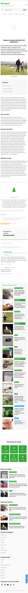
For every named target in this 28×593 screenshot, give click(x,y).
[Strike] (6, 247)
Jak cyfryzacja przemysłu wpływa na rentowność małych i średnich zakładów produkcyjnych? (18, 495)
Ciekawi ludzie (4, 550)
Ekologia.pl (5, 14)
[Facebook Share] (17, 231)
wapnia (23, 135)
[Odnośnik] (14, 247)
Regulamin (3, 570)
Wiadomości (11, 14)
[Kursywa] (3, 247)
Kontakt (2, 559)
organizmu (20, 123)
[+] (17, 247)
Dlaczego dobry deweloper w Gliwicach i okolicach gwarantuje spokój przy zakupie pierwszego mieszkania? (18, 485)
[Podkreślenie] (5, 247)
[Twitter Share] (20, 231)
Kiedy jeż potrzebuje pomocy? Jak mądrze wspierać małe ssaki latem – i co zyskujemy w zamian (19, 399)
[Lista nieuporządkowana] (9, 247)
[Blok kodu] (13, 247)
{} (15, 247)
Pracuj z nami (4, 567)
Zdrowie (2, 542)
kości (18, 136)
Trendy (2, 547)
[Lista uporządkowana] (8, 247)
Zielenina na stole (8, 91)
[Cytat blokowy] (11, 247)
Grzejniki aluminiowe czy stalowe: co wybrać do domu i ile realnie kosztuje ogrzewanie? (19, 375)
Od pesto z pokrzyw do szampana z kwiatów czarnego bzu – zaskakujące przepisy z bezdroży (19, 411)
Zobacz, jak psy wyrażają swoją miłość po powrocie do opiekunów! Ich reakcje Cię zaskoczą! (19, 305)
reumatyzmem (12, 170)
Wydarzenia (3, 552)
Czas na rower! (7, 86)
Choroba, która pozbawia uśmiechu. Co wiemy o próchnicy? (19, 422)
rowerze (10, 120)
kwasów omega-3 (15, 172)
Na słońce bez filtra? (8, 88)
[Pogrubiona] (2, 247)
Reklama (2, 572)
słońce (2, 146)
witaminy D (3, 133)
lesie (25, 103)
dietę (11, 167)
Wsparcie (3, 577)
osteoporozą (7, 110)
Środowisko (3, 545)
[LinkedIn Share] (17, 235)
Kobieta (2, 540)
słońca (21, 147)
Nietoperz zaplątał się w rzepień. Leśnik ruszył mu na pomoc (19, 339)
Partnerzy (3, 575)
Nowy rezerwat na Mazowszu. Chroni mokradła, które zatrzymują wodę (18, 351)
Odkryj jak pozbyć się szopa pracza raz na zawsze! (19, 386)
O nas (2, 562)
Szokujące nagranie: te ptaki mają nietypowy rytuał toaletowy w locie (19, 328)
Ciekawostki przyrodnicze (20, 14)
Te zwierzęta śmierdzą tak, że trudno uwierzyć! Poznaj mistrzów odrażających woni (19, 316)
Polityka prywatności (5, 565)
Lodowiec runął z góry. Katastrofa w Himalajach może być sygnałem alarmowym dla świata (19, 364)
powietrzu (16, 97)
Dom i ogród (3, 537)
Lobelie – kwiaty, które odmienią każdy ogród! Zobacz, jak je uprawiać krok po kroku (19, 293)
